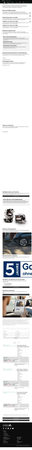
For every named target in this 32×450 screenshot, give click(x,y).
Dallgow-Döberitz (19, 437)
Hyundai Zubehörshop (7, 435)
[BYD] (8, 2)
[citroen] (13, 2)
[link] (3, 428)
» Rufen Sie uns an (16, 420)
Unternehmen (6, 434)
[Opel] (17, 2)
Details (16, 366)
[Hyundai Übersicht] (4, 2)
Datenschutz (21, 445)
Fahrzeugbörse (6, 433)
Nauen (18, 440)
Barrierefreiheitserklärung (26, 445)
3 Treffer (16, 328)
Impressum (17, 445)
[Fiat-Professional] (26, 2)
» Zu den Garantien (16, 287)
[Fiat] (20, 2)
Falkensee (4, 440)
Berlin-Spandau (5, 437)
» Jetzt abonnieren (16, 294)
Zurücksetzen (16, 339)
